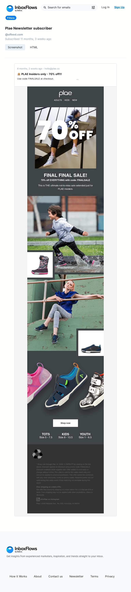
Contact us (55, 576)
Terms (94, 576)
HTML (34, 47)
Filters (10, 18)
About (38, 576)
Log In (105, 7)
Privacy (110, 576)
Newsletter (76, 576)
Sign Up (119, 7)
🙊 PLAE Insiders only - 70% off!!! (39, 74)
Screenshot (15, 47)
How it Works (18, 576)
